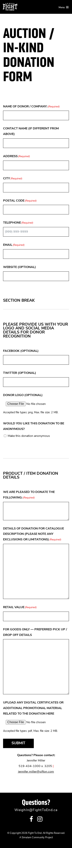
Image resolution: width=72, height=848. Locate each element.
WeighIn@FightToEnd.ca (35, 810)
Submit (18, 743)
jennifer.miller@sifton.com (36, 771)
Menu (62, 7)
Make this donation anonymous (29, 436)
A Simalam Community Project (36, 837)
